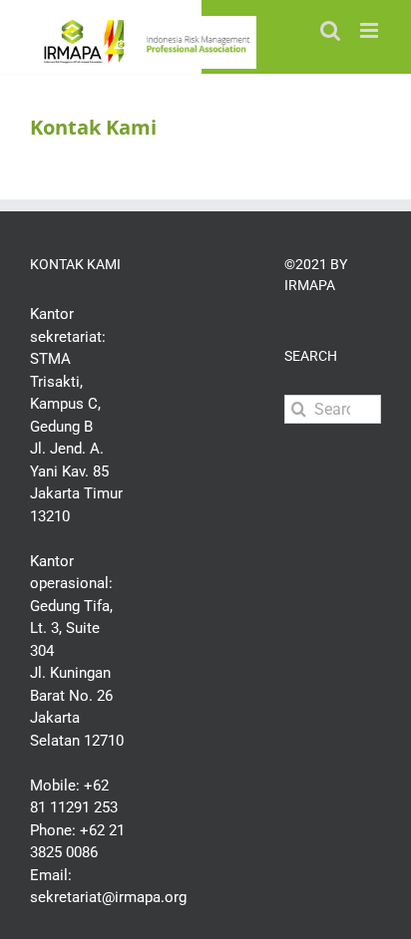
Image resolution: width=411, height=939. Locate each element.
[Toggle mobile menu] (370, 30)
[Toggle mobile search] (330, 30)
